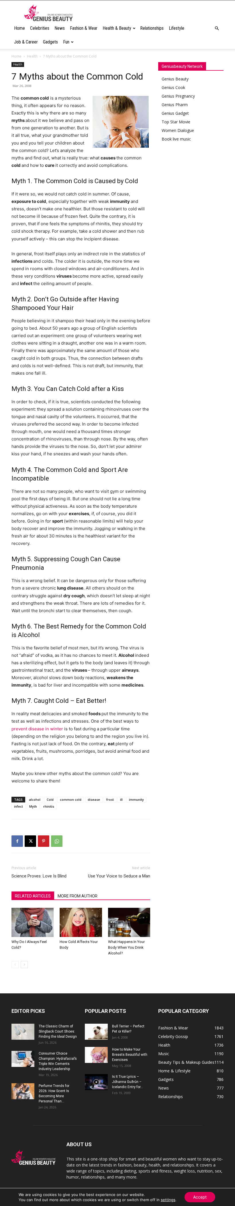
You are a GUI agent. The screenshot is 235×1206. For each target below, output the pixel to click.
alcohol (34, 799)
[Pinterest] (43, 841)
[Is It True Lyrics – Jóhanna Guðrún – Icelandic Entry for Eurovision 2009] (96, 1082)
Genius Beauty (175, 79)
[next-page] (24, 964)
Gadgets (50, 42)
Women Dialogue (178, 130)
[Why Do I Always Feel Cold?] (32, 922)
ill (121, 799)
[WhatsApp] (56, 841)
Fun (66, 42)
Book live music (176, 139)
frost (110, 799)
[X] (30, 841)
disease (94, 799)
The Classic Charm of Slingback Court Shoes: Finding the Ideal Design (58, 1031)
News (59, 28)
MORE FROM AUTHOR (77, 896)
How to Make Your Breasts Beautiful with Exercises (129, 1054)
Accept (200, 1197)
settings (168, 1199)
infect (18, 806)
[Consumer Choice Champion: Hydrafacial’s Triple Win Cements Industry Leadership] (22, 1059)
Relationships (152, 28)
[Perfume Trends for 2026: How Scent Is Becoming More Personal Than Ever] (22, 1091)
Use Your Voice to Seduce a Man (119, 876)
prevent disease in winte (36, 728)
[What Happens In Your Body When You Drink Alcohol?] (129, 922)
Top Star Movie (176, 121)
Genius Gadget (175, 113)
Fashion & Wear (83, 28)
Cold (50, 799)
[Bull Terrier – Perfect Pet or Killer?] (96, 1032)
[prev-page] (15, 964)
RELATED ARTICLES (33, 896)
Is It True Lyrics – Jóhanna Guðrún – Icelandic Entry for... (127, 1082)
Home (19, 28)
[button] (217, 28)
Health (32, 56)
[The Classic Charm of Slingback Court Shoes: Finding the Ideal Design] (22, 1032)
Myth (33, 806)
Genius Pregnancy (178, 96)
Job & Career (26, 42)
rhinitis (48, 806)
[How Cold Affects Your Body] (81, 922)
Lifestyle (176, 28)
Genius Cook (173, 87)
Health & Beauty (117, 28)
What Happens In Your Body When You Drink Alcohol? (126, 947)
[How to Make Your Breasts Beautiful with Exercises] (96, 1055)
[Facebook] (17, 841)
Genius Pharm (175, 104)
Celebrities (39, 28)
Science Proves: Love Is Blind (38, 876)
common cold (70, 799)
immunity (136, 799)
